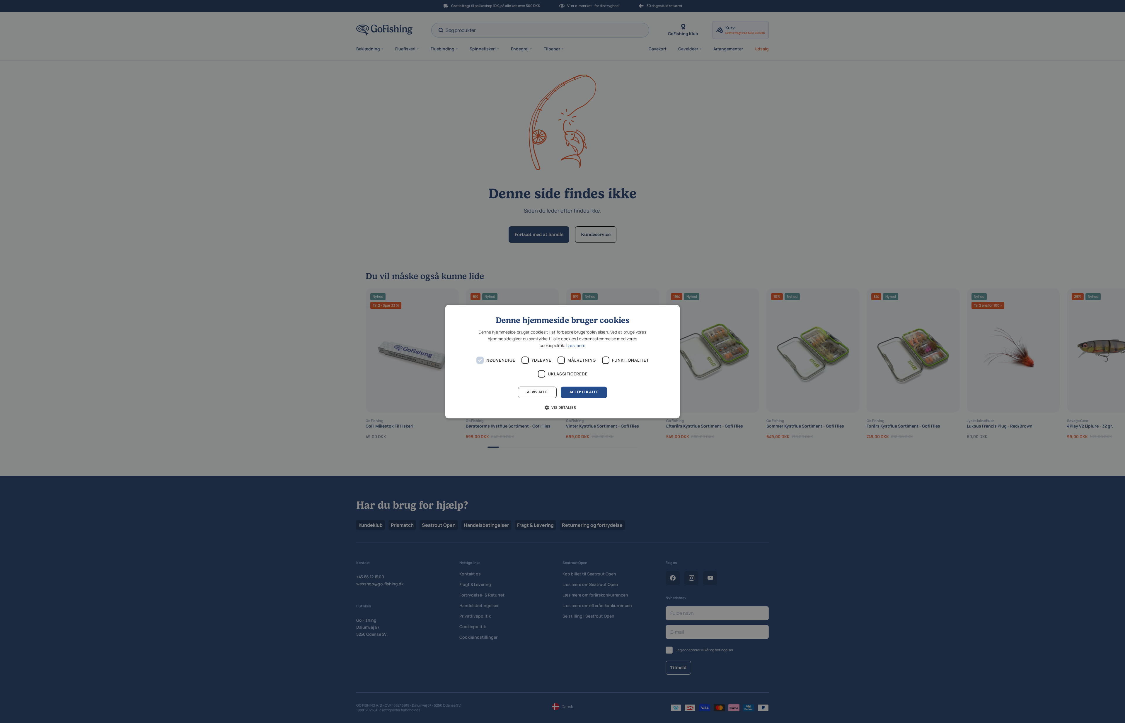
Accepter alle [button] (584, 392)
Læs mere (575, 345)
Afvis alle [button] (537, 392)
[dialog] (562, 361)
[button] (562, 407)
